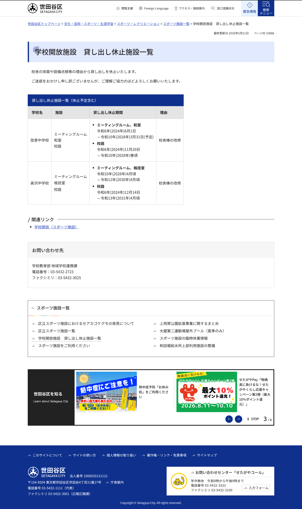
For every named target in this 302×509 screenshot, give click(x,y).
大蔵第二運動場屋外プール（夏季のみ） (193, 330)
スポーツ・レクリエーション (138, 23)
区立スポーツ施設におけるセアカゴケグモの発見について (86, 323)
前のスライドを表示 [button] (232, 418)
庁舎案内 (117, 482)
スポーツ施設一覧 (176, 23)
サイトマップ (207, 455)
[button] (124, 8)
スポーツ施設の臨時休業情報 (184, 338)
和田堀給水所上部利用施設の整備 (187, 345)
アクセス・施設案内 (192, 8)
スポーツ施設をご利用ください (64, 345)
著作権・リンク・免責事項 (166, 455)
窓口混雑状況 (225, 8)
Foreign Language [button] (156, 8)
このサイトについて (47, 455)
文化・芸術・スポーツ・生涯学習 (88, 23)
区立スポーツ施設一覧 (56, 330)
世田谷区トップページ (44, 23)
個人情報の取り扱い (121, 455)
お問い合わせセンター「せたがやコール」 (230, 472)
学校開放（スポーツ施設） (56, 226)
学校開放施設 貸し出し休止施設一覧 (69, 338)
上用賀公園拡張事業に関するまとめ (189, 323)
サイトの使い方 (84, 455)
